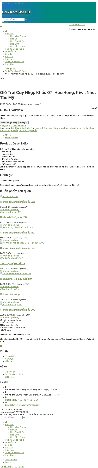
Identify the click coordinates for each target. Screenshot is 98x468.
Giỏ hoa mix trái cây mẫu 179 (16, 278)
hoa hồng (53, 128)
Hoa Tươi (9, 424)
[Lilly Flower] (9, 22)
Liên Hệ (9, 361)
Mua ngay (24, 123)
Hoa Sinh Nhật (17, 432)
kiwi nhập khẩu (66, 128)
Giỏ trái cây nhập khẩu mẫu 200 (17, 309)
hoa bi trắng (41, 128)
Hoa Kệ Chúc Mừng (14, 440)
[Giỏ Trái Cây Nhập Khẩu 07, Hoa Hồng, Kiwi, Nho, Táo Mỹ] (28, 83)
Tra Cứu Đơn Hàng (14, 374)
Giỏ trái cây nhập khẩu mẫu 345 (17, 247)
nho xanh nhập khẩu (84, 128)
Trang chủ (10, 68)
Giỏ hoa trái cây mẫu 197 (13, 217)
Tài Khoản (10, 371)
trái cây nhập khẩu (28, 130)
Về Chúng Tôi (11, 359)
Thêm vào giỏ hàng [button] (9, 209)
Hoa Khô (9, 455)
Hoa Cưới (14, 434)
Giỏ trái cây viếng (10, 294)
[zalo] (1, 346)
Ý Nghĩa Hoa (11, 356)
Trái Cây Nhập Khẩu (14, 71)
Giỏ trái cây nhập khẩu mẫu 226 (17, 201)
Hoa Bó (13, 429)
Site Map (9, 377)
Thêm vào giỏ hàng (9, 123)
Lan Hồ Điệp (11, 442)
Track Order (11, 459)
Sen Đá (8, 445)
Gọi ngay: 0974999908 (14, 125)
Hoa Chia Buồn (17, 437)
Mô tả (8, 135)
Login (8, 462)
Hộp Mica (9, 450)
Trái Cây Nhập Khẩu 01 (12, 263)
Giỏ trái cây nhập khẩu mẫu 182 (17, 232)
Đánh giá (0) (11, 137)
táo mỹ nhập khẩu (9, 130)
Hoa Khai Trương (18, 427)
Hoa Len (9, 447)
